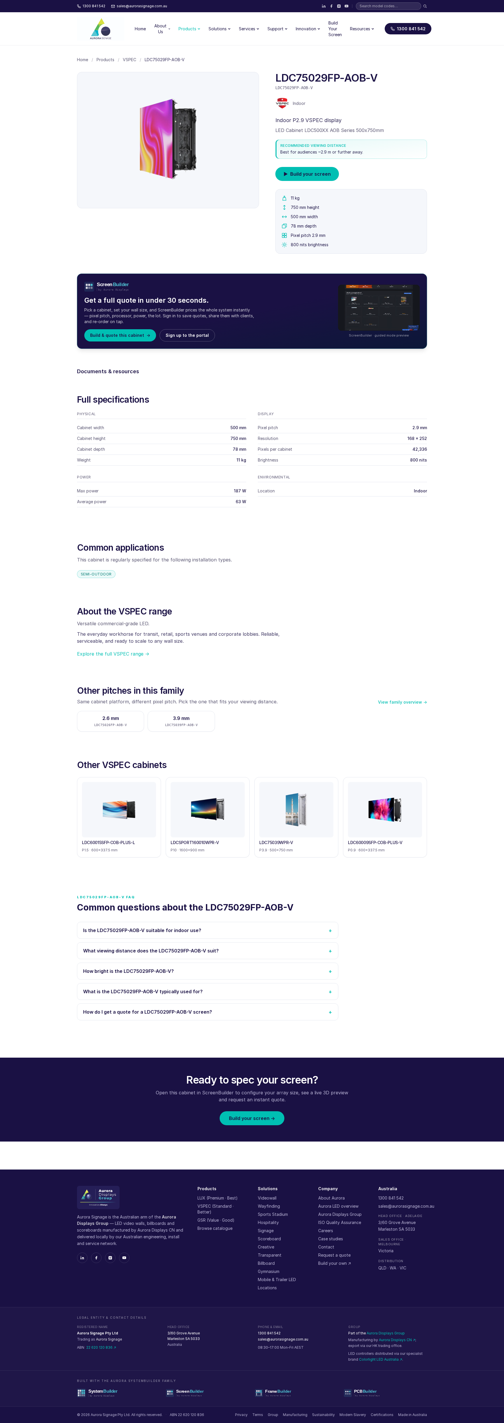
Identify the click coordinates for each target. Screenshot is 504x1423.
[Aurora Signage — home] (100, 28)
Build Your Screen (335, 28)
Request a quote (334, 1255)
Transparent (269, 1255)
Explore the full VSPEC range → (113, 654)
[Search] (425, 6)
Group (273, 1415)
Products (187, 28)
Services (247, 28)
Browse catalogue (214, 1228)
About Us (160, 28)
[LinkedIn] (324, 6)
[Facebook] (331, 6)
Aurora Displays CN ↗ (397, 1340)
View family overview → (402, 702)
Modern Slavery (353, 1415)
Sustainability (323, 1415)
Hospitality (268, 1222)
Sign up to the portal (187, 335)
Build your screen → (252, 1118)
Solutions (218, 28)
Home (140, 28)
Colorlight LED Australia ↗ (380, 1359)
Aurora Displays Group (340, 1214)
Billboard (266, 1263)
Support (275, 28)
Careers (325, 1230)
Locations (267, 1287)
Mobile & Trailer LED (277, 1279)
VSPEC (129, 59)
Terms (257, 1415)
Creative (266, 1246)
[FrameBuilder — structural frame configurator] (296, 1393)
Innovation (306, 28)
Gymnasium (268, 1271)
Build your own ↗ (334, 1263)
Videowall (267, 1197)
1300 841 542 (411, 28)
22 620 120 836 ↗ (101, 1347)
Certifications (382, 1415)
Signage (266, 1230)
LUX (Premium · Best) (217, 1197)
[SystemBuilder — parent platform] (118, 1393)
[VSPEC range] (282, 103)
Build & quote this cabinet (120, 335)
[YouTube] (346, 6)
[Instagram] (339, 6)
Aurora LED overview (338, 1206)
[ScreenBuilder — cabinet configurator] (207, 1393)
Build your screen (307, 174)
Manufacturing (295, 1415)
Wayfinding (269, 1206)
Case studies (330, 1238)
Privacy (241, 1415)
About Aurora (331, 1197)
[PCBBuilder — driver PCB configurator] (385, 1393)
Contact (326, 1246)
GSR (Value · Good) (216, 1220)
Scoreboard (269, 1238)
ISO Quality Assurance (339, 1222)
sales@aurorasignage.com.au (406, 1206)
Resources (360, 28)
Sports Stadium (273, 1214)
